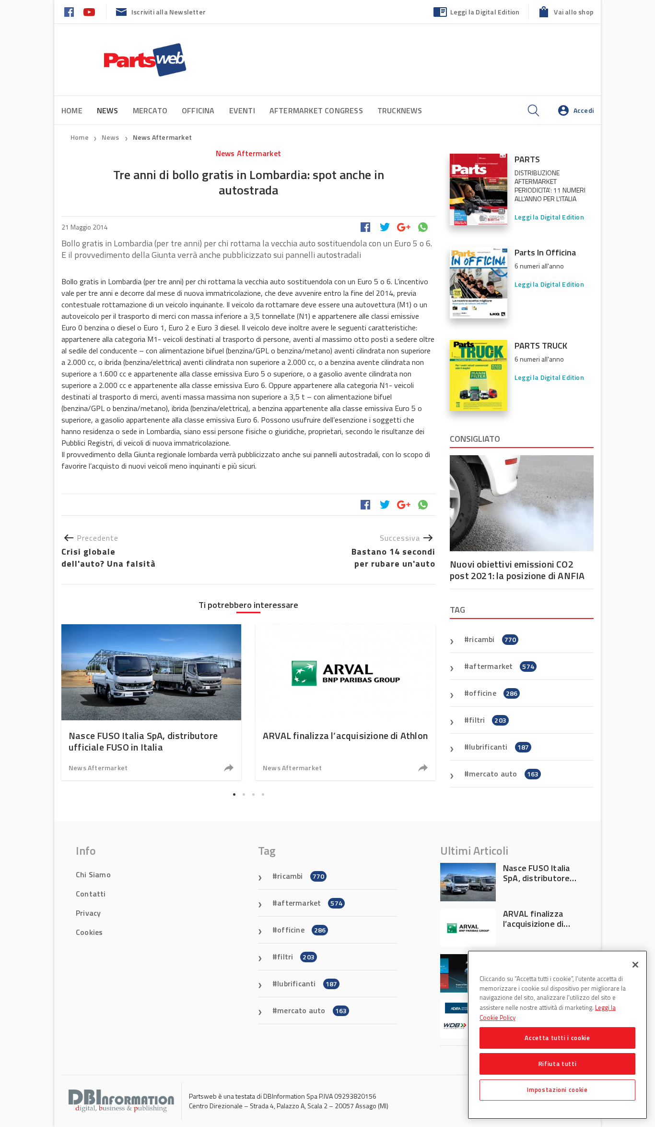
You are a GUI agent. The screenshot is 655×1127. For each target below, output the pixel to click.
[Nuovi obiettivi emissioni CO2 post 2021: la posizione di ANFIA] (522, 503)
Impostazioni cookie (557, 1089)
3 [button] (253, 794)
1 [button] (234, 794)
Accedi (583, 110)
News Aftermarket (162, 137)
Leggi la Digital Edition (485, 12)
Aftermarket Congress (316, 110)
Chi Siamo (93, 874)
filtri (487, 720)
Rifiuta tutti (557, 1063)
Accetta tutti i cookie (557, 1037)
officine (493, 693)
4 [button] (263, 794)
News (111, 137)
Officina (198, 110)
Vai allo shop (574, 12)
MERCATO (150, 110)
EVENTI (242, 110)
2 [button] (243, 794)
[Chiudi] (635, 964)
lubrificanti (499, 746)
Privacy (88, 913)
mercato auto (503, 773)
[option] (151, 702)
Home (71, 110)
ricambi (492, 639)
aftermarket (501, 666)
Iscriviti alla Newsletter (168, 12)
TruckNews (399, 110)
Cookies (89, 932)
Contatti (91, 893)
